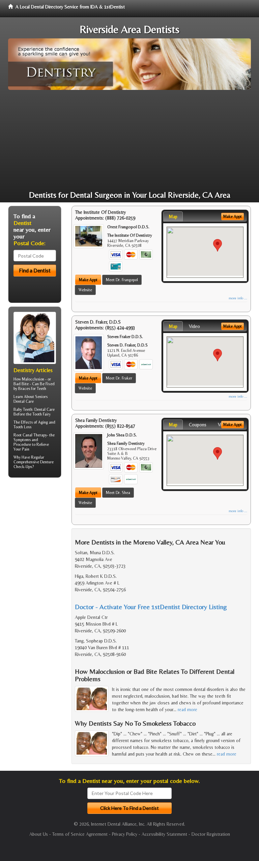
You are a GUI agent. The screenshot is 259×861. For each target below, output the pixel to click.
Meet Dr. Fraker (119, 378)
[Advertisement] (129, 140)
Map (173, 216)
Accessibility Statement (164, 834)
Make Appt (88, 279)
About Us (38, 834)
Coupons (197, 424)
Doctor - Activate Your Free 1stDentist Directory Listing (151, 606)
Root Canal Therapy (30, 435)
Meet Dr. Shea (118, 492)
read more (187, 709)
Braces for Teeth (32, 388)
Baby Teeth (22, 409)
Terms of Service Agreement (80, 834)
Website (85, 290)
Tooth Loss (22, 427)
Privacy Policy (124, 834)
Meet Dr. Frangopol (122, 279)
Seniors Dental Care (30, 399)
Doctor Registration (211, 834)
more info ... (238, 298)
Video (194, 326)
